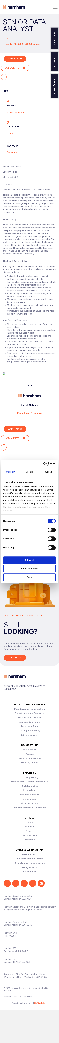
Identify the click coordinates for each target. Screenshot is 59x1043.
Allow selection (29, 568)
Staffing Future (40, 1003)
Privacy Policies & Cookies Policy (18, 997)
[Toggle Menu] (55, 7)
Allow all (29, 560)
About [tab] (48, 471)
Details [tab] (29, 471)
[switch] (52, 530)
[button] (7, 883)
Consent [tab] (10, 471)
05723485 (27, 899)
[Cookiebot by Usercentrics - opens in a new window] (43, 464)
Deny (29, 577)
